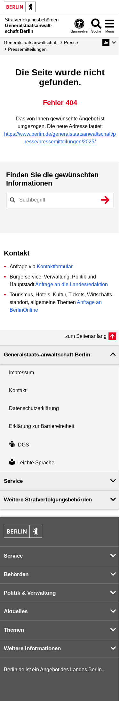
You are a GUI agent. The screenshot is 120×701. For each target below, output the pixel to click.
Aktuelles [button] (16, 611)
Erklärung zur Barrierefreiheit (41, 426)
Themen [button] (14, 630)
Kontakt (17, 390)
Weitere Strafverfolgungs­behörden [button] (48, 500)
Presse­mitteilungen (27, 49)
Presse (71, 42)
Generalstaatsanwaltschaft (31, 42)
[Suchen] (105, 200)
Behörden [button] (16, 574)
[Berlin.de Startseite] (20, 7)
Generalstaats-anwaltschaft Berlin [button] (47, 355)
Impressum (21, 372)
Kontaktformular (55, 266)
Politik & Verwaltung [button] (30, 593)
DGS (23, 444)
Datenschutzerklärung (34, 408)
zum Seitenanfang (86, 336)
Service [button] (13, 481)
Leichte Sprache (35, 462)
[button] (109, 42)
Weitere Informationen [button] (32, 648)
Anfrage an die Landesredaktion (71, 284)
